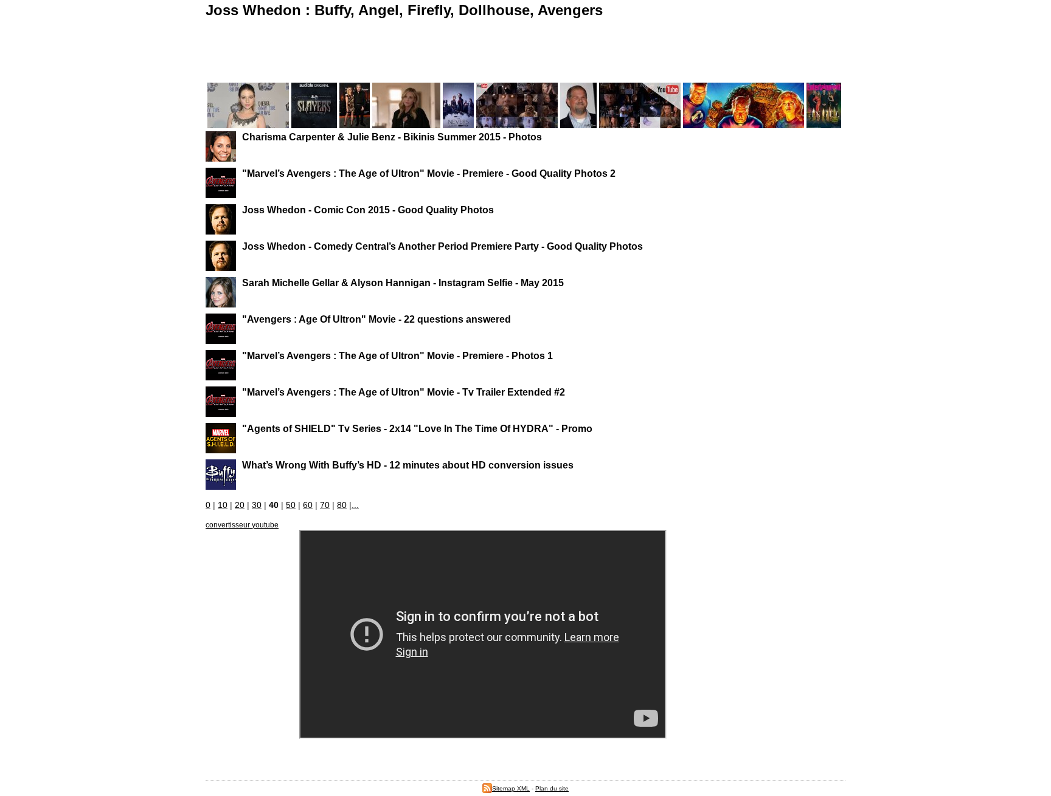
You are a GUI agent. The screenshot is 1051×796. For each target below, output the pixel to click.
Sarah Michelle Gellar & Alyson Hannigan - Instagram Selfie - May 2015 (403, 282)
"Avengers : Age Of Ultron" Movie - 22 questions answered (376, 319)
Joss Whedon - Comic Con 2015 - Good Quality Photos (368, 209)
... (355, 505)
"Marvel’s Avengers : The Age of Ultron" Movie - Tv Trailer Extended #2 (403, 391)
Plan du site (552, 788)
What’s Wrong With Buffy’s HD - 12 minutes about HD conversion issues (408, 464)
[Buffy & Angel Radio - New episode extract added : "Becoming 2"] (517, 125)
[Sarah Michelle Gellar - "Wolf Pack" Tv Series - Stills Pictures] (406, 125)
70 (325, 505)
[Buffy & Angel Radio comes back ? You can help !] (640, 125)
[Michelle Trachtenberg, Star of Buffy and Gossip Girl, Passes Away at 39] (248, 125)
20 (240, 505)
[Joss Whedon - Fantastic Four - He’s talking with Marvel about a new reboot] (743, 125)
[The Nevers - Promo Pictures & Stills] (458, 125)
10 (222, 505)
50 (291, 505)
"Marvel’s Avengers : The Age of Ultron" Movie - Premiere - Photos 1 (397, 355)
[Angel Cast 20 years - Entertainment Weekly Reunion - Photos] (823, 125)
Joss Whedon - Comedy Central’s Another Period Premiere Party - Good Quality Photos (442, 246)
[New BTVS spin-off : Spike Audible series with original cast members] (314, 125)
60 (308, 505)
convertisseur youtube (242, 525)
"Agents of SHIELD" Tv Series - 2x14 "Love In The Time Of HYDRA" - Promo (417, 428)
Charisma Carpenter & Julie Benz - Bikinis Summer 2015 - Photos (392, 136)
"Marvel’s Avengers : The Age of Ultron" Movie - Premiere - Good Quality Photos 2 (429, 173)
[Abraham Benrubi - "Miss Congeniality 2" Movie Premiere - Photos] (578, 125)
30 (257, 505)
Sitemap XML (511, 788)
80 (342, 505)
